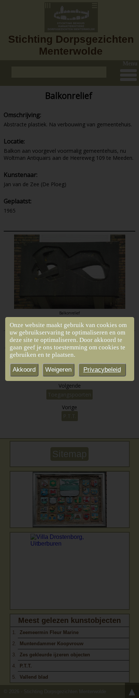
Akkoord (24, 369)
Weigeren (58, 369)
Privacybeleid (102, 369)
